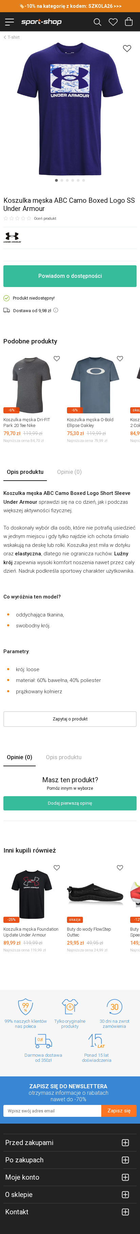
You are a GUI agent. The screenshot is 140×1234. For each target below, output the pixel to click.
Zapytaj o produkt (70, 718)
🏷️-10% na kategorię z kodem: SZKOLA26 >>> (70, 6)
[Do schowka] (57, 358)
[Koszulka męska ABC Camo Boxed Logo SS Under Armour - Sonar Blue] (70, 109)
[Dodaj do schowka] (127, 48)
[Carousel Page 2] (61, 180)
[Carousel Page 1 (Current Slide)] (56, 180)
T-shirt (14, 37)
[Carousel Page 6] (83, 180)
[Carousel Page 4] (72, 180)
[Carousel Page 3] (67, 180)
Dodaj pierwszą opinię (70, 803)
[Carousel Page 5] (78, 180)
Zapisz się (118, 1111)
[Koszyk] (128, 21)
